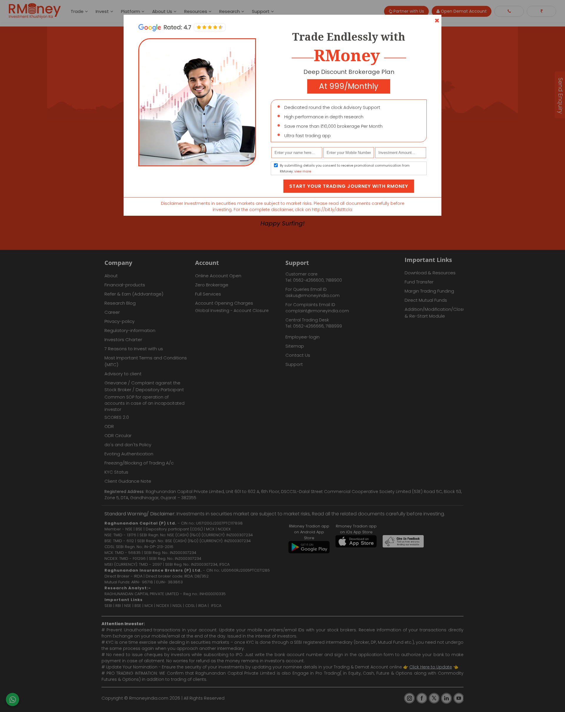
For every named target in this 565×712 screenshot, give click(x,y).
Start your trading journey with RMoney (348, 186)
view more (302, 171)
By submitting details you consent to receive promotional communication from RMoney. (345, 168)
